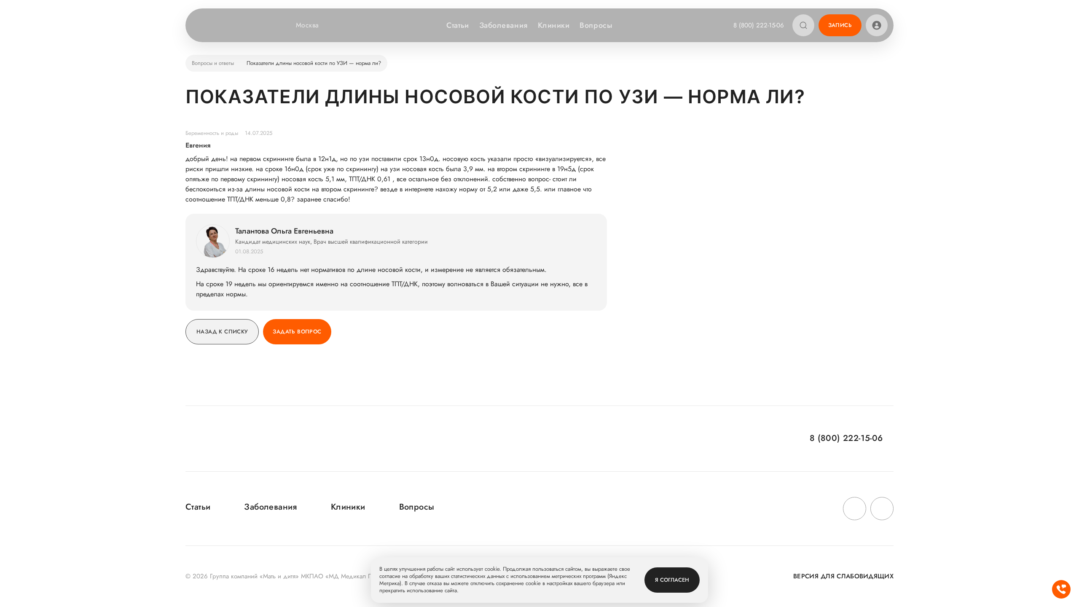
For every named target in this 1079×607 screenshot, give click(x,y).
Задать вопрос (297, 332)
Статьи (457, 25)
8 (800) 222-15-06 (758, 25)
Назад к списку (222, 332)
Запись (840, 25)
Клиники (554, 25)
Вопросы (596, 25)
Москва (307, 25)
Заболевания (503, 25)
